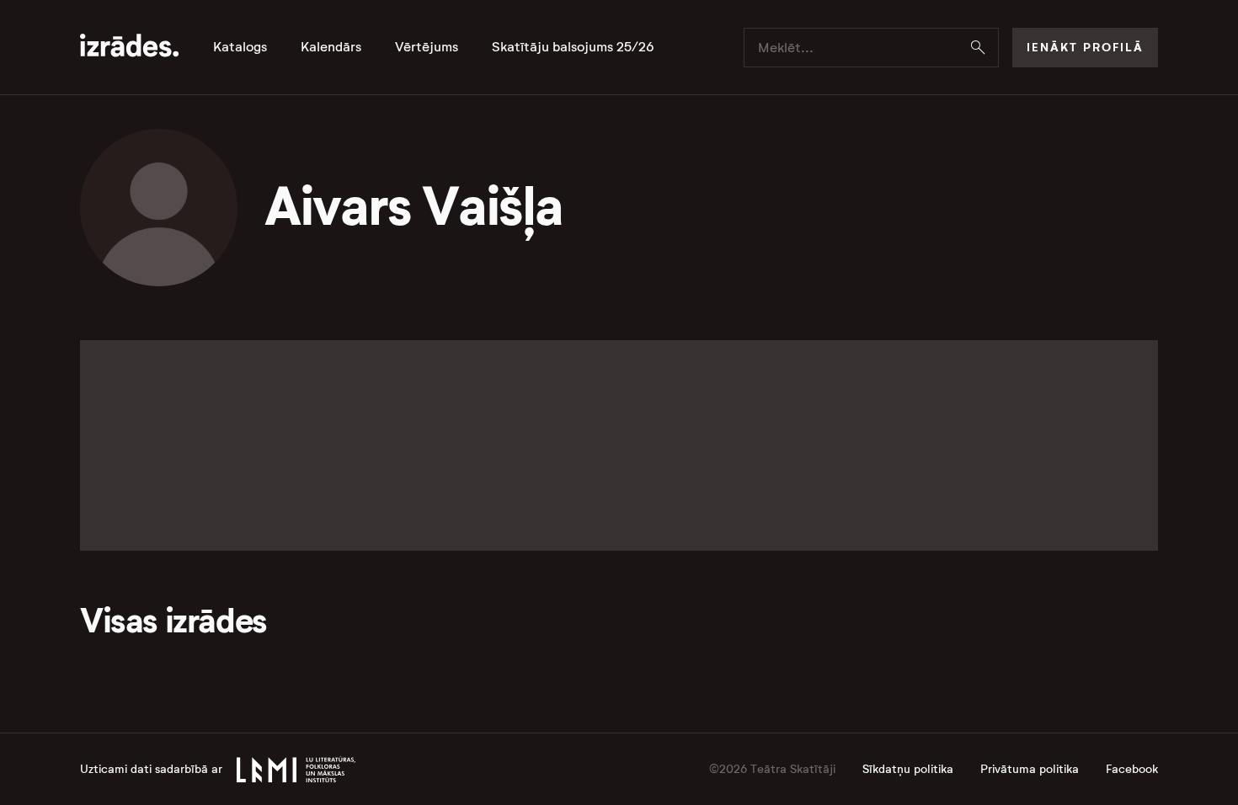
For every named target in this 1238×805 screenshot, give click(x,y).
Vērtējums (426, 47)
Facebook (1132, 769)
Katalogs (240, 47)
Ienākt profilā (1085, 47)
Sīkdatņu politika (907, 769)
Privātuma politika (1029, 769)
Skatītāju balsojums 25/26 (573, 47)
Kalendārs (331, 47)
